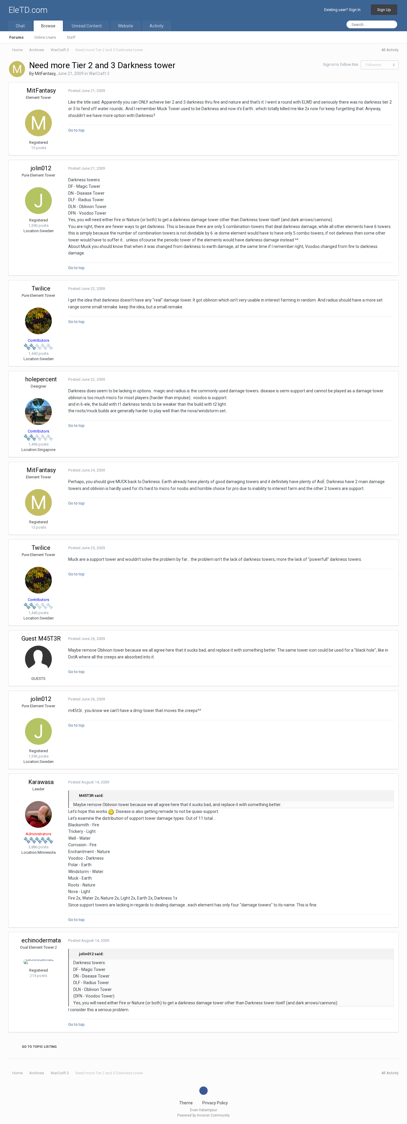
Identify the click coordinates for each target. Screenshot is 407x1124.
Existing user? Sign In (343, 9)
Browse (48, 26)
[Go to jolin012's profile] (38, 200)
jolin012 (41, 168)
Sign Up (384, 9)
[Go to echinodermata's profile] (38, 961)
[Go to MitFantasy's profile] (17, 69)
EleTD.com (28, 10)
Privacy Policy (215, 1102)
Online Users (45, 37)
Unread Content (87, 26)
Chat (20, 26)
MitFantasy (45, 73)
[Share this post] (392, 91)
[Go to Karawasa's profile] (38, 814)
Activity (157, 26)
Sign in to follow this (340, 64)
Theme (186, 1102)
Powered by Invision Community (203, 1115)
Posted (86, 90)
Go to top (77, 130)
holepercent (41, 379)
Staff (71, 37)
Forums (16, 37)
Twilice (41, 288)
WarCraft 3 (99, 73)
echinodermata (41, 940)
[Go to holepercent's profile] (38, 411)
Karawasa (41, 782)
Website (125, 26)
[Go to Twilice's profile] (38, 320)
